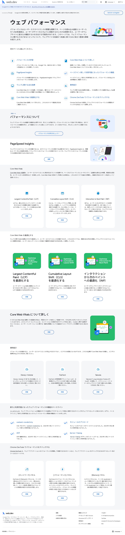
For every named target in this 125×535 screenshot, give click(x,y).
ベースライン (44, 2)
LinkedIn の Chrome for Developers (110, 521)
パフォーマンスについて (25, 117)
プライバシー (12, 531)
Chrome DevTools (15, 451)
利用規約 (4, 531)
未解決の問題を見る (61, 518)
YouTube (103, 518)
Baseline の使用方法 (57, 2)
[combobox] (89, 2)
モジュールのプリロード (79, 422)
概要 (49, 159)
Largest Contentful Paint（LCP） (27, 199)
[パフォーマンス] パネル (62, 475)
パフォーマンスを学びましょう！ (49, 133)
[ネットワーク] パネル (27, 475)
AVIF (18, 433)
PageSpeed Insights (22, 143)
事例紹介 (81, 521)
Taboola (98, 375)
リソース (26, 2)
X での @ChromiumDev (107, 515)
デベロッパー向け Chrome (86, 515)
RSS (102, 523)
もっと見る (70, 2)
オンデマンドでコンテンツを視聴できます (43, 7)
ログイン (120, 2)
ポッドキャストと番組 (85, 523)
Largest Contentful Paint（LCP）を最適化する (24, 277)
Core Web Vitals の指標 (17, 173)
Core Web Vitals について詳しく (29, 314)
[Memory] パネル (98, 475)
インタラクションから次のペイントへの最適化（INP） (95, 277)
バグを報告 (59, 515)
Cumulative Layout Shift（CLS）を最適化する (59, 277)
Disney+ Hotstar (27, 375)
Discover (34, 2)
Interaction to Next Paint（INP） (98, 199)
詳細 (26, 216)
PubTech (62, 375)
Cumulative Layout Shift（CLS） (62, 199)
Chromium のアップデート (86, 518)
